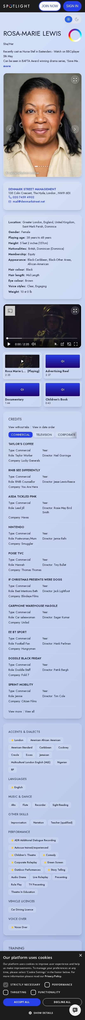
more (7, 66)
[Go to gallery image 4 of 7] (43, 166)
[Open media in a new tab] (62, 344)
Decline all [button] (62, 1002)
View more (15, 711)
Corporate (66, 435)
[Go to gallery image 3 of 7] (41, 166)
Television (44, 435)
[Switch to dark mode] (73, 19)
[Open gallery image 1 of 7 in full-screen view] (42, 125)
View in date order (43, 427)
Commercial (20, 435)
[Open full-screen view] (75, 79)
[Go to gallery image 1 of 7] (36, 166)
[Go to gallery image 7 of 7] (49, 166)
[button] (72, 6)
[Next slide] (75, 129)
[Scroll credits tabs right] (73, 435)
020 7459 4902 (23, 197)
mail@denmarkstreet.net (29, 201)
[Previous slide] (10, 129)
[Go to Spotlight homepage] (16, 6)
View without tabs (18, 427)
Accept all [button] (22, 1002)
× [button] (80, 955)
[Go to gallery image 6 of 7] (47, 166)
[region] (42, 326)
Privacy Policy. (53, 976)
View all (29, 711)
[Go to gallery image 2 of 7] (39, 166)
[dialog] (42, 985)
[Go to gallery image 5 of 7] (45, 166)
